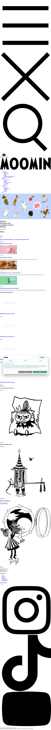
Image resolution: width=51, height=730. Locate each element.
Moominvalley (6, 173)
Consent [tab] (10, 360)
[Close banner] (46, 357)
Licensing (5, 190)
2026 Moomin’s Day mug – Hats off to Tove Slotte (10, 272)
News (3, 178)
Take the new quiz (3, 229)
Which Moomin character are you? (9, 176)
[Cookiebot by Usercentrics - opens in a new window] (40, 357)
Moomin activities (7, 188)
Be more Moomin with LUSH (6, 257)
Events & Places (6, 179)
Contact (5, 191)
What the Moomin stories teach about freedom (9, 288)
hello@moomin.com (3, 571)
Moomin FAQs (4, 578)
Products (5, 181)
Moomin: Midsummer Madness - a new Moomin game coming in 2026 (14, 239)
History (5, 180)
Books (5, 174)
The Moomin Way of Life (8, 182)
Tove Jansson (6, 183)
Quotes (5, 175)
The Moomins (4, 171)
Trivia (5, 184)
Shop (3, 192)
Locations (5, 189)
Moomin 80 (6, 185)
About (3, 575)
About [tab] (40, 360)
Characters (5, 172)
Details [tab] (25, 360)
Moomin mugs (4, 580)
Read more (1, 241)
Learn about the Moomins (4, 503)
